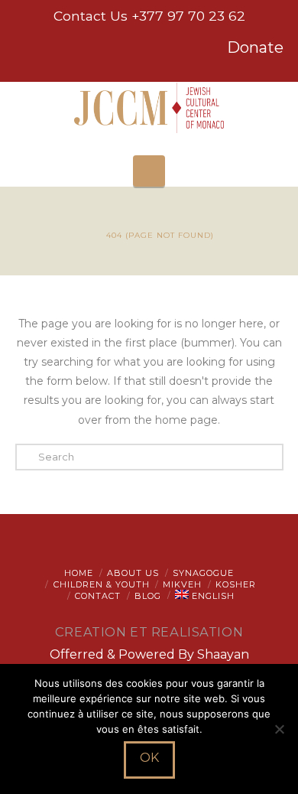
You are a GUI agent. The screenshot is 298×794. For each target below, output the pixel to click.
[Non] (279, 729)
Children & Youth (101, 584)
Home (78, 573)
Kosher (235, 584)
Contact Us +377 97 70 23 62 (149, 16)
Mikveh (182, 584)
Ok (149, 757)
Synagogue (203, 573)
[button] (149, 171)
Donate (255, 47)
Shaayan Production (181, 662)
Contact (98, 596)
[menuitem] (204, 596)
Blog (147, 596)
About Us (133, 573)
